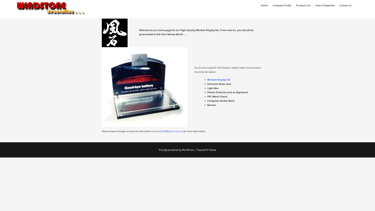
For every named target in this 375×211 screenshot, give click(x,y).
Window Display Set (218, 79)
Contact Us (345, 5)
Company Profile (282, 5)
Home (264, 5)
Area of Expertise (325, 5)
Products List (303, 5)
